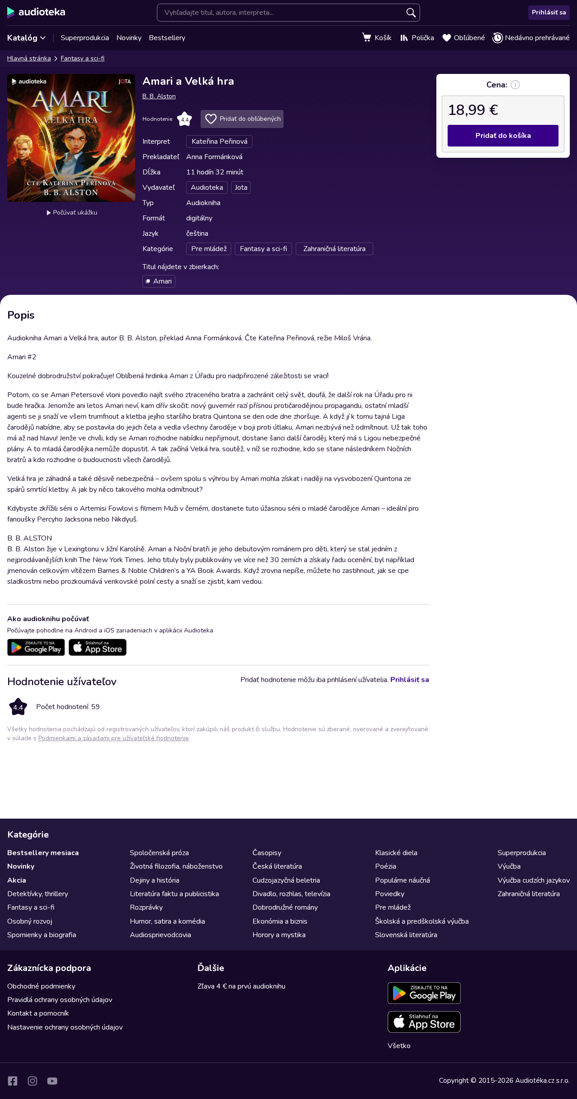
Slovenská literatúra (406, 935)
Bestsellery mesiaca (43, 853)
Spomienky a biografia (41, 935)
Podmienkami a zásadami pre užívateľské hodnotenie (113, 738)
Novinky (129, 38)
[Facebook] (12, 1081)
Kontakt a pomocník (38, 1013)
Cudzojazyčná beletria (286, 880)
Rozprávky (146, 907)
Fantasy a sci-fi (83, 58)
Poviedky (389, 894)
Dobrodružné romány (285, 907)
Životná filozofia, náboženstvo (176, 866)
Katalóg (22, 37)
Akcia (16, 880)
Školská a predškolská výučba (422, 921)
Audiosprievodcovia (160, 935)
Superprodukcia (85, 38)
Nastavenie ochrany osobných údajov (65, 1027)
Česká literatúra (277, 866)
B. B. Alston (159, 96)
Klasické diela (396, 853)
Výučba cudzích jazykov (534, 880)
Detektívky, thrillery (37, 894)
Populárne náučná (402, 880)
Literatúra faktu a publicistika (174, 894)
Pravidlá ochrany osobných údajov (59, 1000)
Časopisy (266, 853)
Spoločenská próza (159, 853)
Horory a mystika (279, 935)
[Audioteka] (36, 12)
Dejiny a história (154, 880)
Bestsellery (167, 38)
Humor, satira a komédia (167, 921)
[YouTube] (52, 1081)
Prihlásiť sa (549, 12)
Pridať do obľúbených (250, 118)
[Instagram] (32, 1081)
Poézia (385, 866)
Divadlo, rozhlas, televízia (291, 894)
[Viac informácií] (515, 84)
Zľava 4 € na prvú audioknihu (241, 986)
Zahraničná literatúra (529, 894)
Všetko (399, 1046)
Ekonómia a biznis (279, 921)
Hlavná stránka (29, 58)
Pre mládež (393, 907)
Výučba (509, 866)
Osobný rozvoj (29, 921)
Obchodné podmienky (41, 986)
